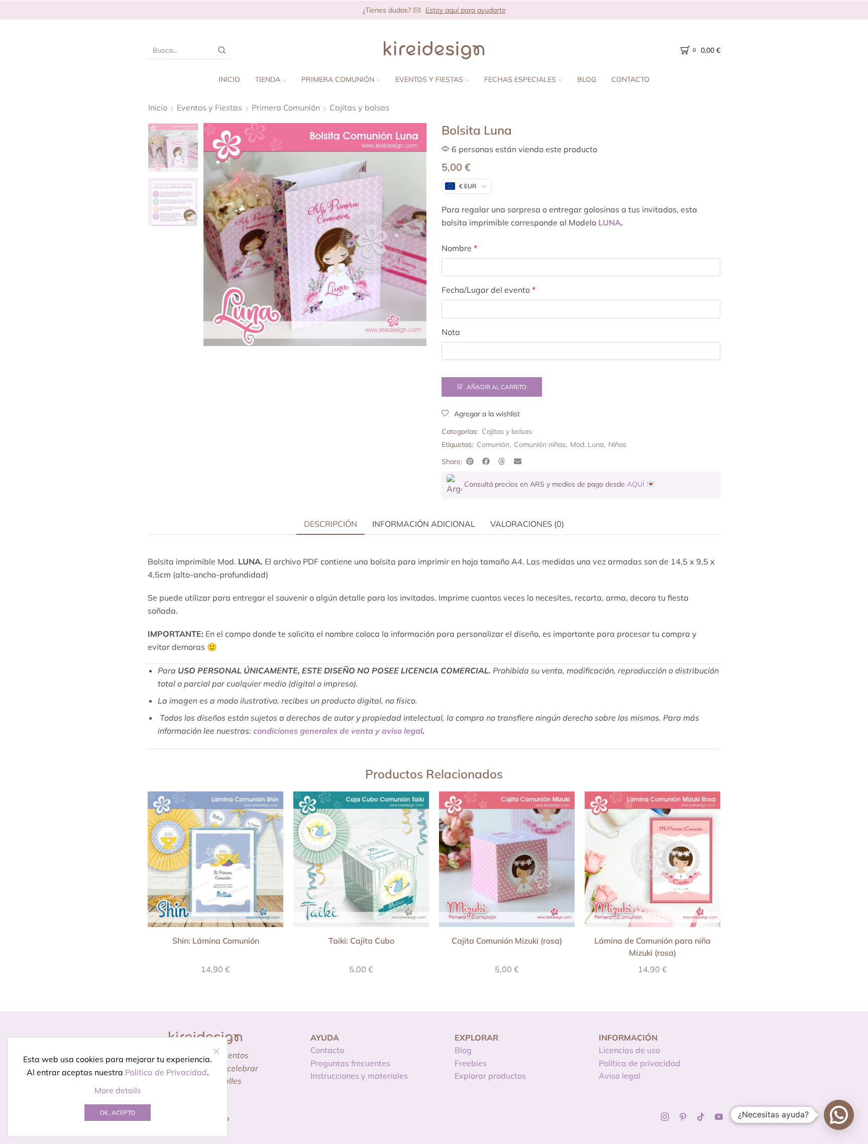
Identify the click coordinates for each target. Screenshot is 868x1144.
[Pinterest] (683, 1117)
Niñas (617, 444)
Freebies (471, 1063)
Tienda (267, 79)
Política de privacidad (640, 1063)
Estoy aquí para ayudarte (465, 10)
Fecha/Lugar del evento (488, 290)
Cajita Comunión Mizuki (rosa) (507, 941)
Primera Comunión (337, 79)
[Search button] (222, 50)
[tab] (330, 524)
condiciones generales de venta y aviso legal (337, 731)
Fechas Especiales (520, 79)
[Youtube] (719, 1117)
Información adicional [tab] (423, 524)
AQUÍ (635, 484)
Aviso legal (619, 1076)
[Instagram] (665, 1117)
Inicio (229, 79)
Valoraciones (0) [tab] (527, 524)
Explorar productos (490, 1076)
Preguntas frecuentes (350, 1063)
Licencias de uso (629, 1050)
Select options (215, 863)
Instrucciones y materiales (359, 1076)
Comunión (493, 444)
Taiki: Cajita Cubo (361, 941)
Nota (451, 332)
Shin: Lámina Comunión (215, 941)
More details (117, 1090)
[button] (470, 461)
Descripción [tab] (330, 524)
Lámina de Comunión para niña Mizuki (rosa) (652, 947)
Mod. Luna (587, 444)
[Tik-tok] (701, 1117)
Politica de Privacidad (166, 1072)
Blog (586, 79)
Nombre (459, 248)
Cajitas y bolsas (359, 107)
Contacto (630, 79)
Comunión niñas (540, 444)
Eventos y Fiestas (429, 79)
